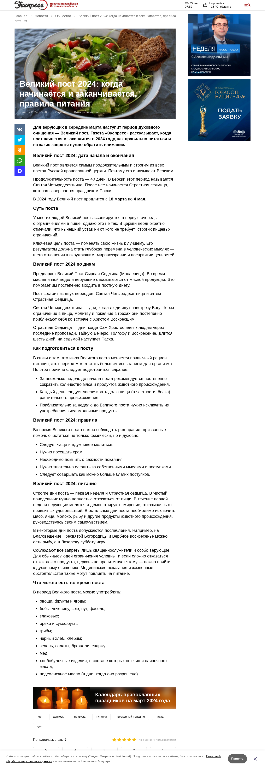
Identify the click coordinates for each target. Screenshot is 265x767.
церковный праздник (131, 716)
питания (101, 716)
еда (39, 726)
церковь (58, 716)
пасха (160, 716)
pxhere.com (90, 112)
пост (40, 716)
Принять (237, 758)
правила (80, 716)
